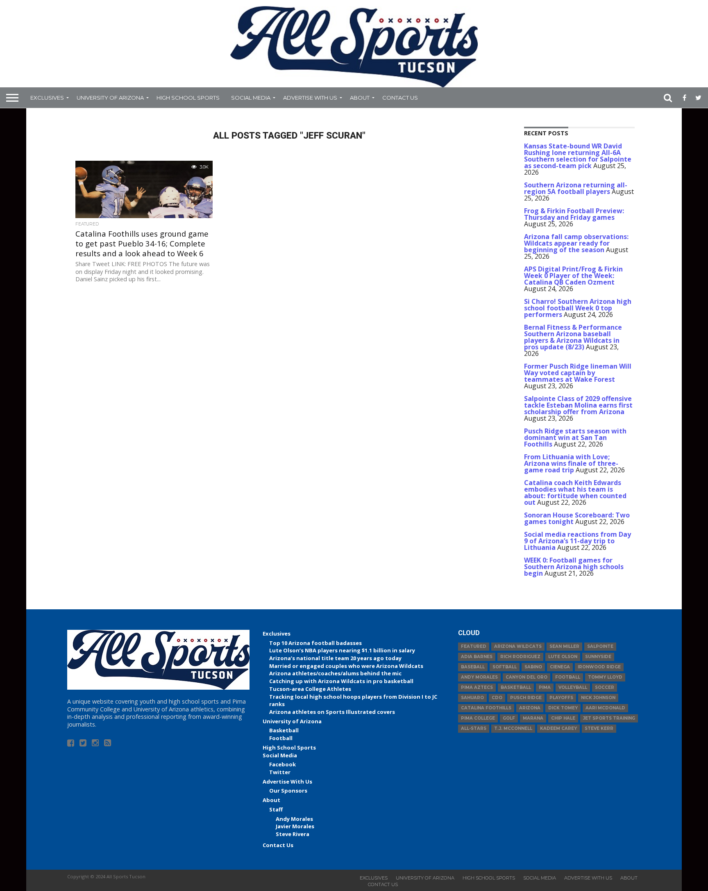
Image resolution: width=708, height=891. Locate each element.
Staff (276, 809)
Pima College (478, 718)
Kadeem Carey (558, 728)
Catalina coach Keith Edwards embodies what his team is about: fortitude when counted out (575, 492)
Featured (473, 646)
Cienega (560, 667)
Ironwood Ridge (599, 667)
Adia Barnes (476, 656)
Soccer (604, 687)
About (360, 97)
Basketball (284, 730)
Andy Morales (294, 819)
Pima (545, 687)
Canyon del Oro (526, 677)
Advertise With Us (310, 97)
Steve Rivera (292, 834)
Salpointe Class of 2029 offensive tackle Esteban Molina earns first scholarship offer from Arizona (578, 405)
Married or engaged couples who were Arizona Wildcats (346, 666)
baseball (473, 667)
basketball (516, 687)
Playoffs (561, 697)
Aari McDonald (605, 708)
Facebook (282, 764)
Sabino (533, 667)
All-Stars (473, 728)
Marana (533, 718)
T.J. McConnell (513, 728)
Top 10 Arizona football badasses (315, 643)
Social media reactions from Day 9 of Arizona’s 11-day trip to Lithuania (577, 541)
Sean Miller (564, 646)
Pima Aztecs (477, 687)
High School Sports (188, 97)
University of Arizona (110, 97)
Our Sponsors (288, 790)
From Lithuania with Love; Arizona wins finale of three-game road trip (571, 463)
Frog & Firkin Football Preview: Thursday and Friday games (574, 214)
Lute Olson (562, 656)
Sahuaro (472, 697)
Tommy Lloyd (605, 677)
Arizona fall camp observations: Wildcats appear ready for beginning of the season (576, 243)
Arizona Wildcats (518, 646)
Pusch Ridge (526, 697)
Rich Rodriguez (520, 656)
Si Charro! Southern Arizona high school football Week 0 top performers (577, 308)
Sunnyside (598, 656)
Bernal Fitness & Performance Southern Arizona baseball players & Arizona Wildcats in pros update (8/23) (573, 337)
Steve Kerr (599, 728)
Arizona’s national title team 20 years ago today (335, 658)
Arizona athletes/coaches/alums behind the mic (335, 673)
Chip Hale (563, 718)
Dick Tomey (563, 708)
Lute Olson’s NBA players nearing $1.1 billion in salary (342, 650)
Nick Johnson (598, 697)
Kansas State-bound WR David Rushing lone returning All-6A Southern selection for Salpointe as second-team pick (577, 155)
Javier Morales (295, 826)
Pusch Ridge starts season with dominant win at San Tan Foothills (575, 437)
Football (281, 738)
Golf (509, 718)
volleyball (572, 687)
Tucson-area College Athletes (310, 689)
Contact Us (400, 97)
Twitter (279, 772)
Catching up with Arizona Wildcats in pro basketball (341, 681)
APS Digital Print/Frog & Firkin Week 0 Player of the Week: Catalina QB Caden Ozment (573, 275)
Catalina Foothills (486, 708)
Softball (504, 667)
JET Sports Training (609, 718)
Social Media (250, 97)
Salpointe (600, 646)
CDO (497, 697)
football (567, 677)
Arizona (529, 708)
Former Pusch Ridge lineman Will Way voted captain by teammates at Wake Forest (577, 373)
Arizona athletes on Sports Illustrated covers (332, 712)
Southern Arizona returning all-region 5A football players (575, 188)
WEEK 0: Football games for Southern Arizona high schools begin (574, 567)
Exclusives (47, 97)
